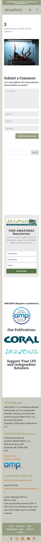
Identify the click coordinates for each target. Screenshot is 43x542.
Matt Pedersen (11, 29)
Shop (29, 526)
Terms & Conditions (12, 459)
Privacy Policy (10, 456)
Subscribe (20, 526)
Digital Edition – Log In (15, 529)
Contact (20, 532)
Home (11, 526)
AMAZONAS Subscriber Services (18, 480)
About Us (30, 529)
